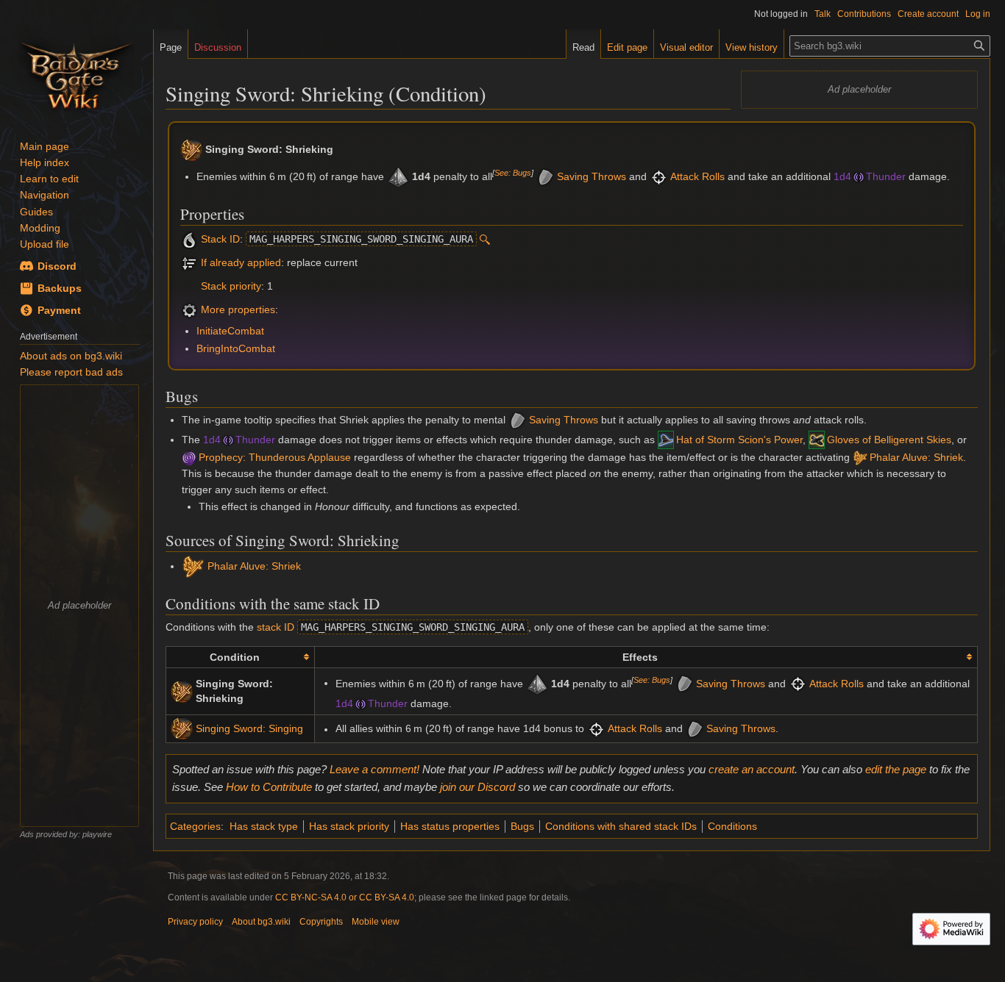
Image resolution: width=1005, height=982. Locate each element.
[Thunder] (858, 176)
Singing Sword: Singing (249, 728)
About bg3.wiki (261, 922)
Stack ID (220, 239)
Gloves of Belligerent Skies (889, 439)
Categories (195, 826)
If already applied (241, 262)
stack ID (275, 627)
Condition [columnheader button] (235, 657)
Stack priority (231, 286)
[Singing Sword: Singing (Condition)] (182, 728)
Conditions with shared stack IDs (621, 826)
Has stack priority (349, 826)
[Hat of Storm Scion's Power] (665, 439)
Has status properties (450, 826)
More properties (238, 309)
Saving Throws (591, 176)
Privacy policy (195, 922)
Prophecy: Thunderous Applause (275, 457)
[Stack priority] (189, 286)
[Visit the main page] (76, 73)
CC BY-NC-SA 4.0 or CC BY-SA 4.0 (344, 897)
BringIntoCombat (235, 348)
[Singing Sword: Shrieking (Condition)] (182, 690)
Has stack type (264, 826)
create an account (752, 769)
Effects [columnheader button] (640, 657)
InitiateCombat (230, 331)
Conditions (732, 826)
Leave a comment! (374, 769)
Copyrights (321, 922)
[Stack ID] (189, 239)
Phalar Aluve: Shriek (916, 457)
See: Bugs (512, 172)
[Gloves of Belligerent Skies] (816, 439)
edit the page (895, 769)
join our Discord (477, 787)
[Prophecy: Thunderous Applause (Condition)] (189, 457)
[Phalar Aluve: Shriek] (860, 457)
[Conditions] (189, 262)
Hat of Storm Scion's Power (739, 439)
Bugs (522, 826)
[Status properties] (189, 309)
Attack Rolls (697, 176)
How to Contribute (269, 787)
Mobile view (375, 922)
